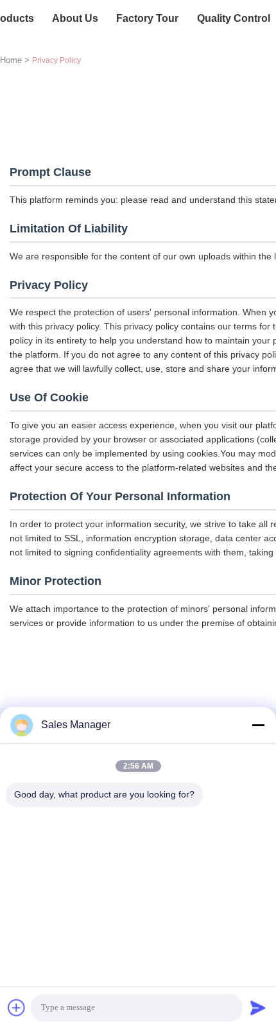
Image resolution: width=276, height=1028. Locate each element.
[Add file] (17, 1007)
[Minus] (258, 725)
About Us (75, 18)
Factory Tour (147, 18)
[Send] (258, 1007)
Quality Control (233, 18)
